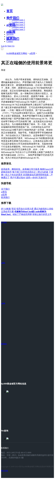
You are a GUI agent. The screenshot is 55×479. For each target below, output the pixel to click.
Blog (8, 39)
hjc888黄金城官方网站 (16, 53)
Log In (4, 46)
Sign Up (10, 46)
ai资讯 (10, 25)
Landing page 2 (18, 22)
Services (9, 34)
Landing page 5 (18, 29)
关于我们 (12, 18)
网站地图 (4, 471)
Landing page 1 (18, 20)
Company (10, 36)
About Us (10, 32)
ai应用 (32, 53)
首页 (9, 11)
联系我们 (12, 38)
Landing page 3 (18, 24)
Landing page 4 (18, 27)
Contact (9, 41)
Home (9, 17)
